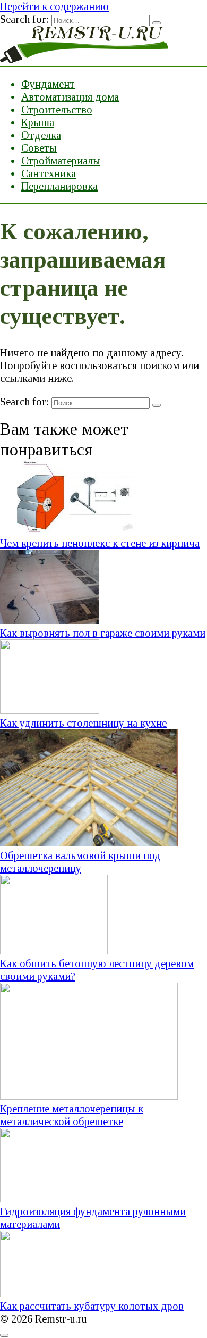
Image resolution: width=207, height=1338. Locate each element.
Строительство (56, 109)
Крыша (37, 122)
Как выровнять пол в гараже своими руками (102, 633)
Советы (39, 148)
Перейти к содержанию (54, 6)
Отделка (41, 135)
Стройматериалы (60, 161)
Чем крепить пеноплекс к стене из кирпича (100, 543)
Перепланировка (59, 186)
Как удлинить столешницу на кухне (83, 723)
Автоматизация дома (70, 97)
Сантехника (48, 173)
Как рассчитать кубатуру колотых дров (92, 1306)
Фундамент (48, 84)
